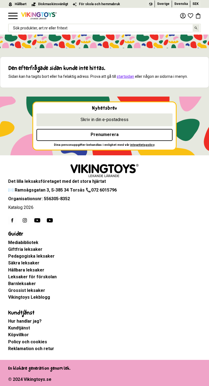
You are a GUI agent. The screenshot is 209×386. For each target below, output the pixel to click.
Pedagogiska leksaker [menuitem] (31, 256)
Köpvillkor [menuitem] (18, 334)
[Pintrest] (50, 220)
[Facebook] (12, 220)
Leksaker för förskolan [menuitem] (32, 276)
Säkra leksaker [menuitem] (23, 262)
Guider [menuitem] (15, 233)
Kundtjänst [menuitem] (21, 312)
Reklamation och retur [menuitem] (31, 348)
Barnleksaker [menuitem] (22, 283)
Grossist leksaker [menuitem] (26, 290)
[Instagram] (25, 220)
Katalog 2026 (20, 207)
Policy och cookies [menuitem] (27, 341)
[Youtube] (37, 220)
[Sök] (196, 28)
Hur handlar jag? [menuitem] (25, 321)
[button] (13, 16)
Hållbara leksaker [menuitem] (26, 270)
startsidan (125, 76)
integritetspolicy (142, 145)
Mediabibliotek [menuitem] (23, 242)
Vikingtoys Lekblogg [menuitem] (29, 297)
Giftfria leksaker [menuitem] (25, 249)
